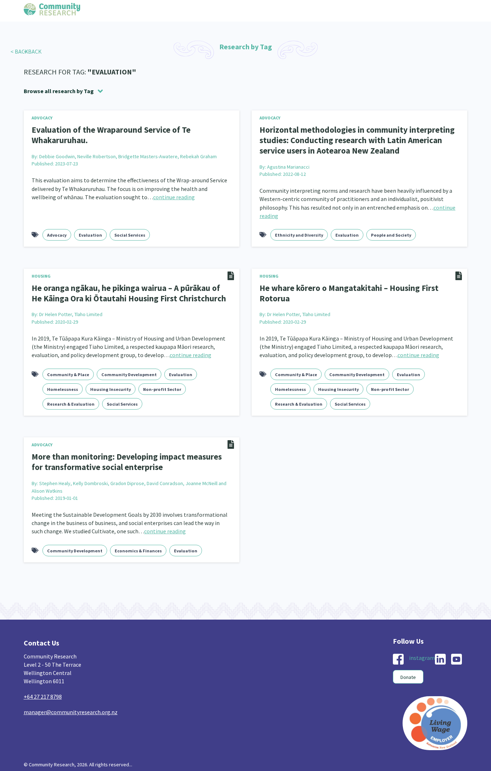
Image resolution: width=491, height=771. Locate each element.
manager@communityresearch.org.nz (71, 707)
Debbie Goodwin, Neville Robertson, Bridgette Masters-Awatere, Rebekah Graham (128, 155)
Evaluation (90, 233)
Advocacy (42, 117)
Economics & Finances (138, 546)
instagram (422, 652)
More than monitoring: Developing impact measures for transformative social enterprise (127, 458)
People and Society (391, 233)
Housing (41, 274)
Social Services (129, 233)
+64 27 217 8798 (43, 691)
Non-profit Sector (162, 385)
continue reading (174, 195)
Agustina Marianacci (288, 164)
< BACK (19, 51)
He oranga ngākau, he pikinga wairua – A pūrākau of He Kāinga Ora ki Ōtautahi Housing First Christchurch (126, 290)
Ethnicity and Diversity (299, 233)
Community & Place (68, 371)
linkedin (440, 654)
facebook (398, 654)
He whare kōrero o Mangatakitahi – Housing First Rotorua (358, 286)
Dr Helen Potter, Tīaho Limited (70, 311)
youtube (456, 654)
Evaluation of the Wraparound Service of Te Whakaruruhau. (106, 134)
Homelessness (62, 385)
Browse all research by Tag (59, 91)
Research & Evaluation (71, 400)
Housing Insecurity (110, 385)
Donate (408, 672)
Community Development (129, 371)
